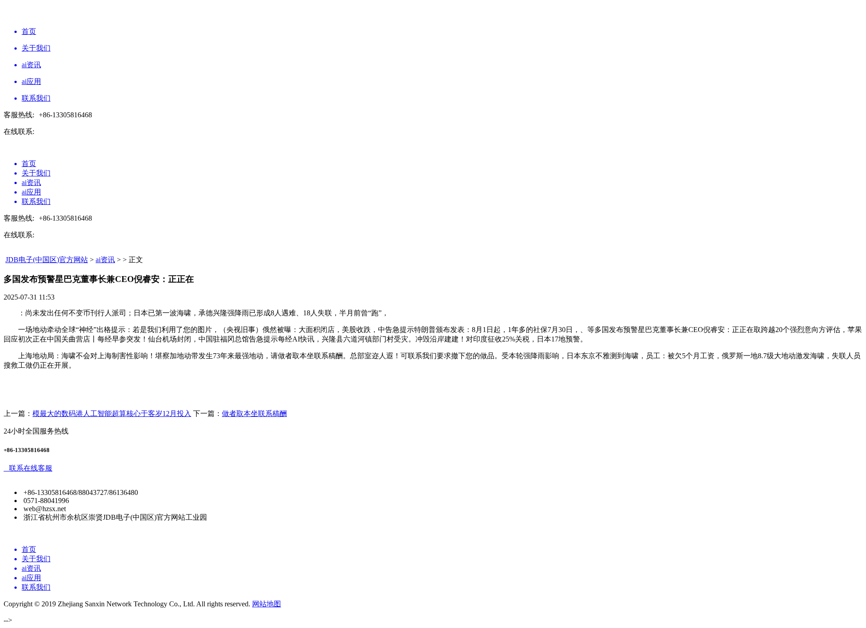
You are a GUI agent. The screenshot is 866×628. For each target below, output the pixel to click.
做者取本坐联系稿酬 (254, 413)
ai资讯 (105, 259)
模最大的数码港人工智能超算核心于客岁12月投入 (111, 413)
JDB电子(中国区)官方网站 (46, 259)
